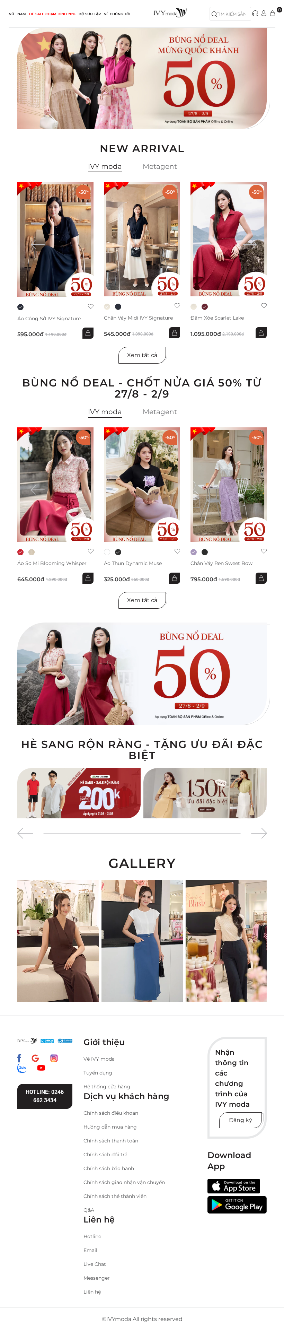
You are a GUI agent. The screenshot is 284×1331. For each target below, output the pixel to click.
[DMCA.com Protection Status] (47, 1041)
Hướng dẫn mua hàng (110, 1127)
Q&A (88, 1210)
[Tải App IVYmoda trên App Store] (233, 1186)
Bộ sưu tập (90, 14)
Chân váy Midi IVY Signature (138, 318)
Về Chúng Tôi (117, 14)
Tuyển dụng (97, 1073)
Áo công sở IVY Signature (49, 319)
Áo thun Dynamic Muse (133, 563)
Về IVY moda (99, 1059)
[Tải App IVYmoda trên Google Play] (237, 1204)
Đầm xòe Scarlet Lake (217, 318)
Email (90, 1250)
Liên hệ (92, 1292)
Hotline (92, 1236)
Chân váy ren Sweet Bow (221, 563)
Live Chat (94, 1264)
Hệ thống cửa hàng (106, 1087)
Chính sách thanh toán (110, 1141)
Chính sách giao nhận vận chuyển (124, 1182)
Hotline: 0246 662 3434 (45, 1096)
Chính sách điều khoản (110, 1113)
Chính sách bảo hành (108, 1168)
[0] (272, 13)
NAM (21, 14)
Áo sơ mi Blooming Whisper (52, 563)
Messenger (96, 1278)
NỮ (11, 14)
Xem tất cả (142, 355)
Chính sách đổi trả (105, 1154)
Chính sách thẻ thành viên (115, 1196)
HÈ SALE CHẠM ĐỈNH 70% (52, 14)
